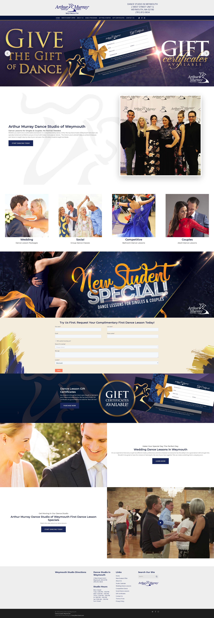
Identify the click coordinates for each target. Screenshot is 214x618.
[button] (21, 143)
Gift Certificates (120, 593)
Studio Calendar (121, 583)
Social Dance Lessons (122, 591)
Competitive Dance (122, 588)
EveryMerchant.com (77, 615)
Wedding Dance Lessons (123, 586)
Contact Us (119, 596)
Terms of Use (120, 599)
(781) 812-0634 (143, 12)
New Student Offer (122, 578)
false (8, 53)
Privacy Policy (120, 601)
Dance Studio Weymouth (62, 613)
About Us (119, 581)
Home (118, 576)
